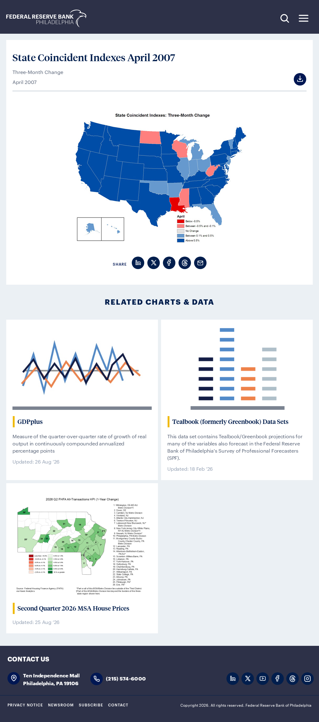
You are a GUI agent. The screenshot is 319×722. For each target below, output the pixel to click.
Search (284, 18)
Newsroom (61, 704)
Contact (118, 704)
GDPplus (30, 421)
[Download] (294, 79)
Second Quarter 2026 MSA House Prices (73, 608)
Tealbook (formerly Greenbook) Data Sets (230, 421)
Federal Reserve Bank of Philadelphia (49, 18)
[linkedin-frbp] (232, 678)
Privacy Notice (25, 704)
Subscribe (91, 704)
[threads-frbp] (292, 678)
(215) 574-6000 (126, 678)
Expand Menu (303, 18)
